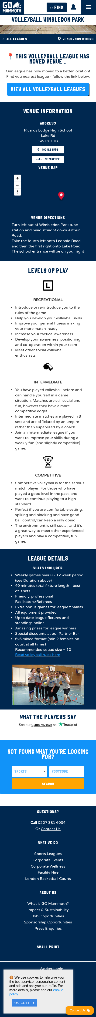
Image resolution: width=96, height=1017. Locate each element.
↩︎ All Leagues (14, 39)
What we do (48, 842)
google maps (50, 149)
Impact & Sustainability (48, 910)
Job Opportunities (48, 916)
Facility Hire (48, 872)
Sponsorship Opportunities (48, 922)
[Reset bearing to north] (17, 192)
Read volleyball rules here (37, 654)
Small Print (48, 946)
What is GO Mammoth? (48, 903)
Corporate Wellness (48, 866)
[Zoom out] (17, 185)
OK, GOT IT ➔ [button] (24, 1003)
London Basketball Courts (48, 878)
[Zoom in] (17, 178)
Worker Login (51, 968)
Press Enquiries (48, 928)
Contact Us (51, 829)
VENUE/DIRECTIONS (78, 39)
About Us (48, 892)
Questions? (48, 811)
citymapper (52, 159)
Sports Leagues (48, 853)
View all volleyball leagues (48, 89)
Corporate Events (48, 860)
